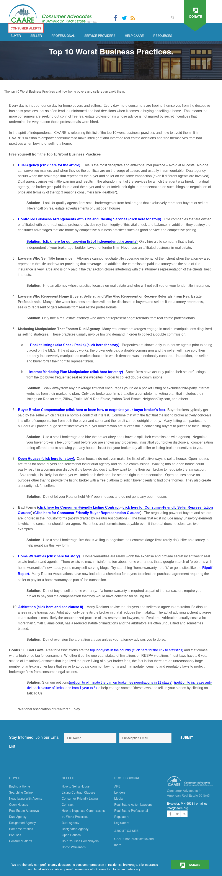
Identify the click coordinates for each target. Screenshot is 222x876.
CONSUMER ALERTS (26, 28)
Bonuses (15, 835)
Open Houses (18, 804)
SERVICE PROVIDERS (99, 35)
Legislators (121, 822)
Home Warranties (21, 829)
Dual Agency (17, 816)
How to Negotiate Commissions (83, 810)
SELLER (36, 35)
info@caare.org (177, 808)
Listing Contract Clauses (78, 792)
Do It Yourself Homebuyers (80, 841)
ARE (117, 786)
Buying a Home (19, 786)
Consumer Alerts (20, 841)
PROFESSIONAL (63, 35)
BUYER (16, 35)
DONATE (194, 865)
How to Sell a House (76, 786)
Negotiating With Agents (25, 798)
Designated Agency (22, 822)
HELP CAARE (134, 35)
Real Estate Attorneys (24, 810)
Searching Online (21, 792)
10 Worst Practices (75, 816)
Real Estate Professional (131, 810)
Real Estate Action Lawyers (133, 804)
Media (118, 798)
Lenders (120, 792)
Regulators (121, 816)
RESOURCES (162, 35)
